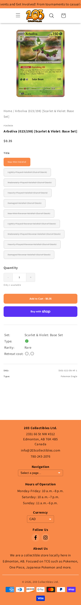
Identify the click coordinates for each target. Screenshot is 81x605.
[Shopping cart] (63, 15)
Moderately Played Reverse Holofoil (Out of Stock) (34, 234)
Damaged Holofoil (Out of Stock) (25, 203)
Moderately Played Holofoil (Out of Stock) (30, 182)
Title (7, 153)
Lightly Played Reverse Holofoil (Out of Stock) (32, 223)
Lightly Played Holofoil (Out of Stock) (27, 172)
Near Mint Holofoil (17, 161)
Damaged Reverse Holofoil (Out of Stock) (29, 254)
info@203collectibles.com (40, 450)
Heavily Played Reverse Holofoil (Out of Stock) (32, 244)
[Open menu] (18, 16)
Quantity (11, 268)
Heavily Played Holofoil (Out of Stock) (28, 192)
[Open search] (51, 15)
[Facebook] (36, 538)
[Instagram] (45, 538)
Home (8, 111)
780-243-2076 (40, 456)
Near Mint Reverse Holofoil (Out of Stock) (29, 213)
